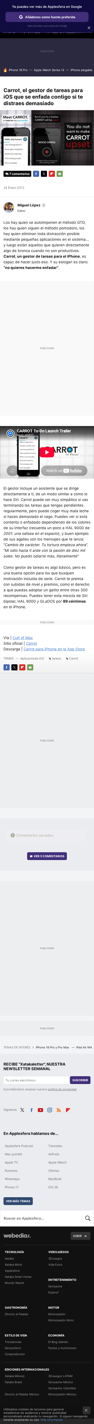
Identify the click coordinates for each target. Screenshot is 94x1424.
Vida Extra (55, 1264)
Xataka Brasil (13, 1382)
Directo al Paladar (16, 1314)
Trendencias (13, 1342)
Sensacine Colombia (62, 1388)
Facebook (36, 174)
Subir (77, 1236)
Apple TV (11, 1162)
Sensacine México (60, 1382)
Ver (49, 856)
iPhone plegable (81, 70)
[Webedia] (17, 1238)
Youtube (40, 1109)
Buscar (88, 1218)
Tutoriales (55, 1146)
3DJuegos (55, 1258)
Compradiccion (15, 1354)
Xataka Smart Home (18, 1276)
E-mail (60, 174)
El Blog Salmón (58, 1342)
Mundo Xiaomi (14, 1283)
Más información (52, 1419)
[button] (31, 205)
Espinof (53, 1292)
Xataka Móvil (13, 1264)
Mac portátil (13, 1154)
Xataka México (14, 1376)
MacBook (55, 1179)
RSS (58, 1109)
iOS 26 (53, 1187)
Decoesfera (13, 1348)
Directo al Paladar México (22, 1394)
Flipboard (52, 174)
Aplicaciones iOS (32, 658)
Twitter (44, 174)
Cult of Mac (23, 638)
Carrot (31, 643)
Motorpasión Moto (61, 1320)
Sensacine (55, 1286)
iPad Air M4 (84, 1047)
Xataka (9, 1258)
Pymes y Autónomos (62, 1348)
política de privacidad (62, 1089)
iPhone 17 (12, 1187)
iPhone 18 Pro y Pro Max (53, 1047)
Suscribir (80, 1080)
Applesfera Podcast (19, 1146)
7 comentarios (19, 174)
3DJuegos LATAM (60, 1376)
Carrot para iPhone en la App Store (54, 649)
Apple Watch (57, 1162)
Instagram (49, 1109)
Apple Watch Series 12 (49, 70)
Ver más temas (18, 1201)
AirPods (53, 1154)
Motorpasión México (62, 1394)
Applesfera (12, 1270)
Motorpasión (57, 1314)
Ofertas (53, 1170)
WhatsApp (12, 1179)
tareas (56, 658)
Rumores (11, 1170)
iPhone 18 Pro (18, 70)
